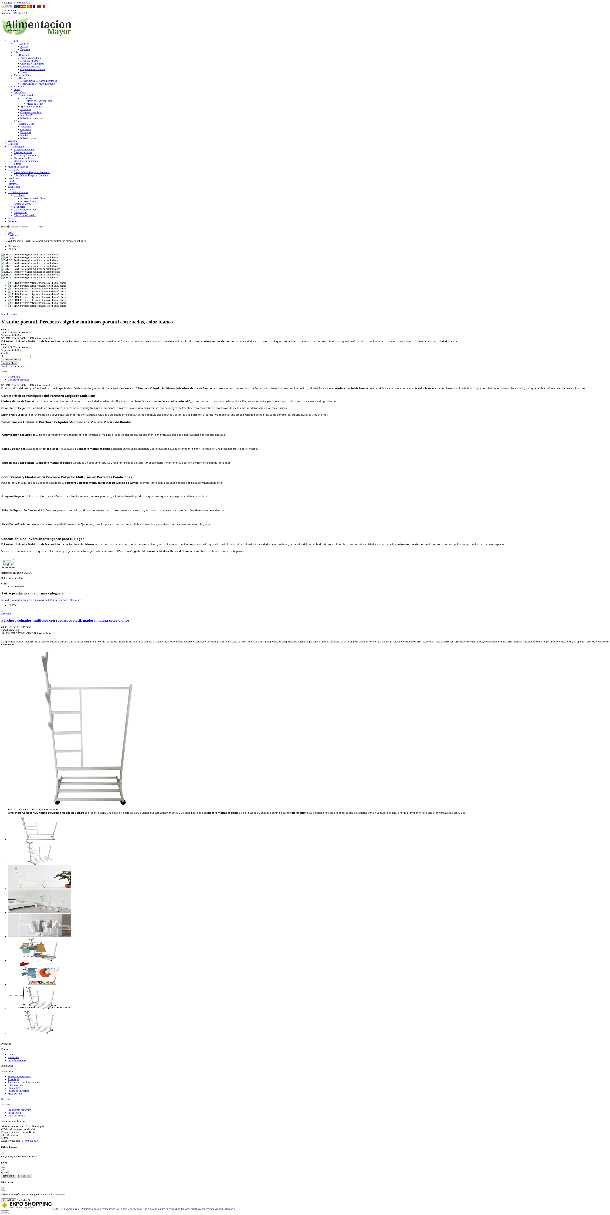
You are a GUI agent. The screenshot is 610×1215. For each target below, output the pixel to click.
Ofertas (11, 1054)
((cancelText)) (9, 1176)
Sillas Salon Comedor (31, 118)
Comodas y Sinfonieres (32, 63)
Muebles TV (26, 115)
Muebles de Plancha (24, 75)
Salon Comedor (24, 95)
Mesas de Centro (35, 103)
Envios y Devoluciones (19, 1076)
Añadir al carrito (11, 359)
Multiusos (25, 135)
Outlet (17, 89)
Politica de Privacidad (18, 1090)
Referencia (7, 572)
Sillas (16, 52)
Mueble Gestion (9, 314)
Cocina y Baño (24, 123)
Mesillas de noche (29, 60)
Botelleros (19, 86)
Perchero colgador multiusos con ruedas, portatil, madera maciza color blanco (65, 620)
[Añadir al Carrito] (2, 611)
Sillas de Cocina (28, 138)
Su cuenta (6, 1099)
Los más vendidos (17, 1060)
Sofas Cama (20, 92)
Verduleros (25, 126)
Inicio (13, 40)
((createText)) (24, 1176)
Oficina (20, 78)
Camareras (25, 129)
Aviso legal (13, 1079)
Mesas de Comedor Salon (39, 101)
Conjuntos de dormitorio (32, 69)
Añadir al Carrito (10, 630)
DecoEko (6, 613)
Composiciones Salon (31, 112)
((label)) (5, 1172)
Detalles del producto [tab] (18, 379)
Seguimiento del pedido (19, 1110)
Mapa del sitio (15, 1093)
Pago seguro (14, 1088)
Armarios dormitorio (30, 58)
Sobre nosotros (15, 1085)
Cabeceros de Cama (30, 66)
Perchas (24, 46)
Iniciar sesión (14, 1112)
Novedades (13, 1057)
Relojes (17, 121)
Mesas (26, 98)
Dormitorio (22, 55)
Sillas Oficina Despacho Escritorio (37, 83)
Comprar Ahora (9, 363)
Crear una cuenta (16, 1115)
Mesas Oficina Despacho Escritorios (38, 80)
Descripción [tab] (14, 376)
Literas (23, 72)
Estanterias (25, 109)
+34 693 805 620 (21, 2)
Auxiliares (21, 43)
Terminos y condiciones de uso (23, 1082)
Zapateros (25, 49)
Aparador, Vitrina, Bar (31, 106)
